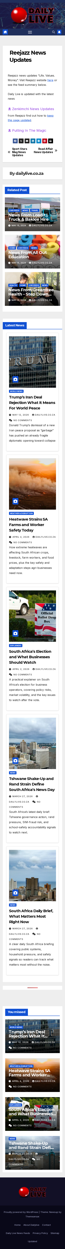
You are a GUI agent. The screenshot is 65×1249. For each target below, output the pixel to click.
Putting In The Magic (29, 130)
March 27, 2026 (22, 796)
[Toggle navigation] (30, 32)
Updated (32, 1241)
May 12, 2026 (21, 415)
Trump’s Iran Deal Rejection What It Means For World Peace (32, 402)
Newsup (53, 1212)
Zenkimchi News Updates (33, 109)
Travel (34, 210)
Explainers (15, 646)
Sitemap (55, 1233)
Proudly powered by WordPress (21, 1212)
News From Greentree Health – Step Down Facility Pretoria (31, 294)
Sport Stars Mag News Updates (19, 152)
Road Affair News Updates (43, 150)
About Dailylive (31, 1224)
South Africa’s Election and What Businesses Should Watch (30, 657)
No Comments (22, 420)
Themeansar (32, 1216)
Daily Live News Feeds (18, 1233)
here (50, 80)
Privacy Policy (40, 1233)
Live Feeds (14, 210)
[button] (53, 32)
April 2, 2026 (21, 669)
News (25, 210)
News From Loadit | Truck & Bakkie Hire (28, 217)
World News (16, 391)
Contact (46, 1224)
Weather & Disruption (21, 513)
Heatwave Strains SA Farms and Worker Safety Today (28, 525)
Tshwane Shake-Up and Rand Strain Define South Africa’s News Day (32, 784)
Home (12, 248)
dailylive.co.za (29, 173)
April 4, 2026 (21, 537)
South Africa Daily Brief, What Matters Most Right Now (31, 916)
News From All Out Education (27, 254)
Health (13, 285)
